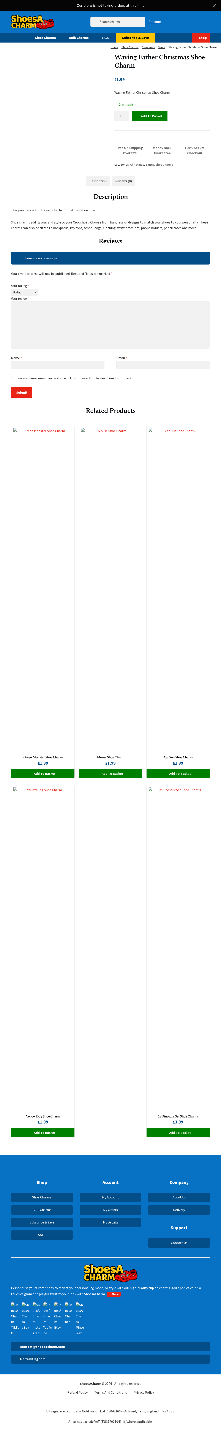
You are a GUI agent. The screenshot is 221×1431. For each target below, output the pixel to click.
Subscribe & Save (135, 37)
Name (16, 358)
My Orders (110, 1210)
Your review (20, 298)
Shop (203, 37)
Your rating (20, 286)
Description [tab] (98, 181)
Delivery (179, 1210)
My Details (110, 1222)
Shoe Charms (45, 37)
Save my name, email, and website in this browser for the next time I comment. (74, 378)
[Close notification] (214, 5)
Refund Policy (77, 1392)
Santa (161, 47)
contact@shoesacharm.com (42, 1346)
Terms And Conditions (110, 1392)
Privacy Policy (144, 1392)
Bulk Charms (79, 37)
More (115, 1294)
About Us (179, 1197)
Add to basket (152, 116)
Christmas (148, 47)
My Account (110, 1197)
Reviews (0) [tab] (123, 181)
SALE (105, 37)
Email (121, 358)
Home (114, 47)
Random (154, 21)
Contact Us (179, 1243)
